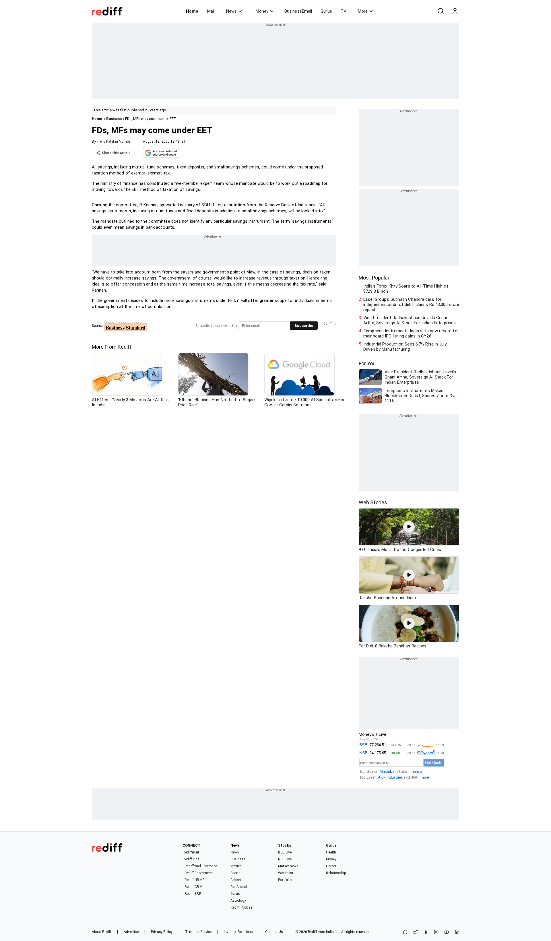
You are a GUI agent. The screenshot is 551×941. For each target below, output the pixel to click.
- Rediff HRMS (193, 880)
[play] (409, 527)
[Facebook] (426, 932)
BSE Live (285, 852)
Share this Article (116, 153)
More (363, 11)
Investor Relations (238, 932)
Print (332, 323)
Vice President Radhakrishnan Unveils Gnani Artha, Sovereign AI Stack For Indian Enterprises (409, 320)
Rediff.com (316, 932)
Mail (211, 11)
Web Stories (373, 502)
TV (343, 11)
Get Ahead (238, 887)
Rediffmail (191, 852)
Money (262, 11)
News (231, 11)
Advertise (131, 932)
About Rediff (101, 932)
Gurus (326, 11)
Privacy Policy (161, 932)
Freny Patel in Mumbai (114, 141)
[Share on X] (415, 932)
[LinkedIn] (457, 932)
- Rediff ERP (192, 894)
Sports (235, 873)
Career (331, 866)
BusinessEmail (298, 11)
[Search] (440, 11)
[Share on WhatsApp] (405, 932)
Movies (236, 866)
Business (114, 119)
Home (192, 11)
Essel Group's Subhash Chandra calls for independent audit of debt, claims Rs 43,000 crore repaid (411, 304)
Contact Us (274, 932)
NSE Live (285, 859)
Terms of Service (198, 932)
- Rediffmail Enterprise (200, 866)
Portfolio (285, 880)
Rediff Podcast (242, 907)
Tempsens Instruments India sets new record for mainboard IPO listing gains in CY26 (411, 333)
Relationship (336, 873)
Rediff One (191, 859)
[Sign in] (455, 11)
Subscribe (303, 325)
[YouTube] (446, 932)
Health (331, 852)
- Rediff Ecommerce (198, 873)
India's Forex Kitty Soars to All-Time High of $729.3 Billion (406, 289)
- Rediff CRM (192, 887)
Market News (288, 866)
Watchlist (285, 873)
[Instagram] (436, 932)
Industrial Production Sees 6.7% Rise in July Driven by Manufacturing (405, 347)
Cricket (235, 880)
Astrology (238, 901)
